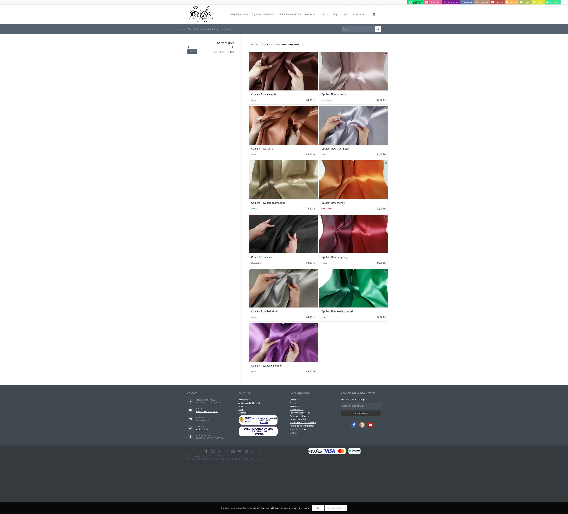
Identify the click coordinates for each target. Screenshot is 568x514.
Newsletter (294, 406)
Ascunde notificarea (336, 508)
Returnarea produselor (300, 412)
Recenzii (293, 403)
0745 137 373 (202, 429)
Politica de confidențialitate (302, 425)
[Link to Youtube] (370, 425)
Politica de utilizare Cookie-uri (303, 422)
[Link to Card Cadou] (206, 451)
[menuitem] (238, 14)
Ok (318, 508)
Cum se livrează (296, 409)
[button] (315, 54)
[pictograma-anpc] (258, 420)
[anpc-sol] (258, 431)
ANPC (240, 409)
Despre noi (294, 399)
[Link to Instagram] (362, 425)
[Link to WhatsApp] (260, 451)
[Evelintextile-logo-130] (200, 14)
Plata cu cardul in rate (299, 416)
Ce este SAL (243, 412)
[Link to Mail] (246, 451)
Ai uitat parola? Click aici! (249, 403)
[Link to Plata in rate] (213, 451)
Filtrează (192, 51)
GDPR (240, 406)
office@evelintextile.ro (207, 411)
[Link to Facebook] (354, 425)
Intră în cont (243, 399)
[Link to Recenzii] (240, 451)
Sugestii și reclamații (298, 429)
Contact (293, 432)
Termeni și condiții (298, 419)
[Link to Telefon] (253, 451)
